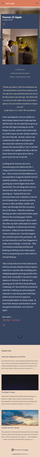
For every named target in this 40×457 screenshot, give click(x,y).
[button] (3, 24)
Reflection (16, 320)
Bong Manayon (24, 454)
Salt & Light (10, 3)
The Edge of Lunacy (8, 392)
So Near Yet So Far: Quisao (10, 428)
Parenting (6, 320)
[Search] (37, 3)
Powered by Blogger (21, 450)
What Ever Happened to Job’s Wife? (13, 357)
